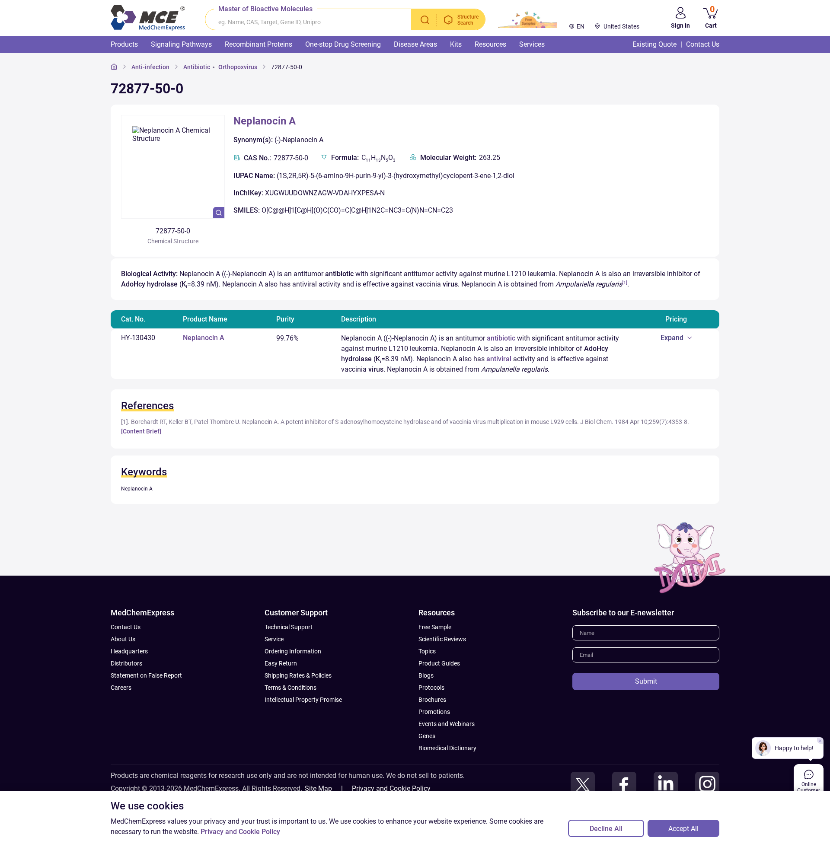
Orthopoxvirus (237, 67)
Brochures (432, 699)
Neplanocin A (264, 121)
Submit (646, 681)
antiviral (498, 359)
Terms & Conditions (290, 687)
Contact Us (125, 627)
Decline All (606, 829)
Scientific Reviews (442, 639)
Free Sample (434, 627)
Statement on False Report (146, 675)
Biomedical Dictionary (447, 748)
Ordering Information (293, 651)
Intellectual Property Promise (303, 699)
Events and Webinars (446, 723)
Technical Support (289, 627)
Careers (121, 687)
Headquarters (129, 651)
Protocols (431, 687)
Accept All (683, 829)
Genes (426, 735)
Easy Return (281, 663)
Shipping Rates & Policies (298, 675)
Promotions (434, 711)
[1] (624, 282)
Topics (427, 651)
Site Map (318, 788)
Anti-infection (150, 67)
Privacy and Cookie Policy (391, 788)
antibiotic (501, 338)
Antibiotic (196, 67)
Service (274, 639)
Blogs (426, 675)
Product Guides (439, 663)
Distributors (126, 663)
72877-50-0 (286, 67)
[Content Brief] (141, 431)
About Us (123, 639)
